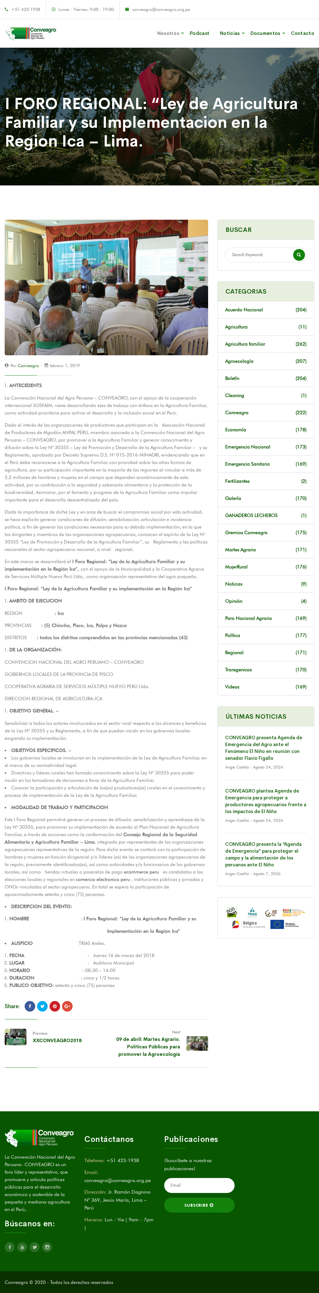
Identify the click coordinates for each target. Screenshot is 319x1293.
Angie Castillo (237, 766)
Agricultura (266, 327)
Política (266, 635)
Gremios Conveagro (266, 532)
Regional (266, 652)
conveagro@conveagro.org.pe (161, 9)
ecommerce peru (141, 872)
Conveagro (28, 365)
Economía (266, 430)
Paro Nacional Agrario (266, 618)
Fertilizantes (266, 481)
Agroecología (266, 361)
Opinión (266, 601)
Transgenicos (266, 670)
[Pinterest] (55, 1006)
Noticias (230, 33)
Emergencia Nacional (266, 447)
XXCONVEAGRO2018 (57, 1040)
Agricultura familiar (266, 344)
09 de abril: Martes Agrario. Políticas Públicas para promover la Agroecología (148, 1046)
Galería (266, 498)
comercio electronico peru (103, 879)
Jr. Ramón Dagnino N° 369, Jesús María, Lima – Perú (117, 1200)
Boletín (266, 378)
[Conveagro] (31, 33)
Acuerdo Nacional (266, 310)
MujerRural (266, 567)
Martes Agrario (266, 550)
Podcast (199, 33)
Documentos (265, 33)
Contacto (302, 33)
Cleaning (266, 395)
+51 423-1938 (25, 9)
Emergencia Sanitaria (266, 464)
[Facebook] (30, 1006)
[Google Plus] (67, 1006)
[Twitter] (42, 1006)
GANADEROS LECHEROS (266, 515)
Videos (266, 687)
